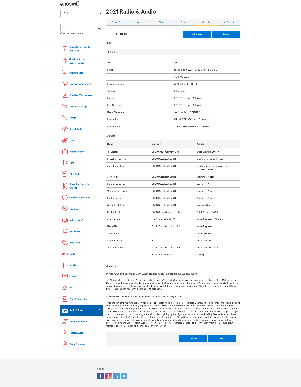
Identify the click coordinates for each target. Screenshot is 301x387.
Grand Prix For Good (79, 197)
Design (72, 117)
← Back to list (120, 34)
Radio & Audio (76, 310)
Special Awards (76, 333)
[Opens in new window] (100, 376)
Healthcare (75, 209)
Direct (72, 140)
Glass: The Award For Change (79, 186)
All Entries (229, 22)
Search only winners (73, 33)
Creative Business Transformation (78, 61)
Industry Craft (76, 220)
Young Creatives (77, 344)
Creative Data (76, 72)
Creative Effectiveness (80, 95)
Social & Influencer (78, 321)
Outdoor (73, 276)
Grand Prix (117, 22)
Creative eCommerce (80, 84)
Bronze (184, 22)
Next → (225, 34)
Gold (139, 22)
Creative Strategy (78, 106)
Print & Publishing (78, 299)
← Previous (197, 34)
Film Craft (74, 174)
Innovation (74, 231)
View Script (111, 266)
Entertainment (77, 151)
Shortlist (206, 22)
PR (70, 287)
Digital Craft (76, 129)
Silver (161, 22)
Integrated (74, 242)
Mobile (72, 265)
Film (71, 163)
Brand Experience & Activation (80, 49)
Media (72, 254)
